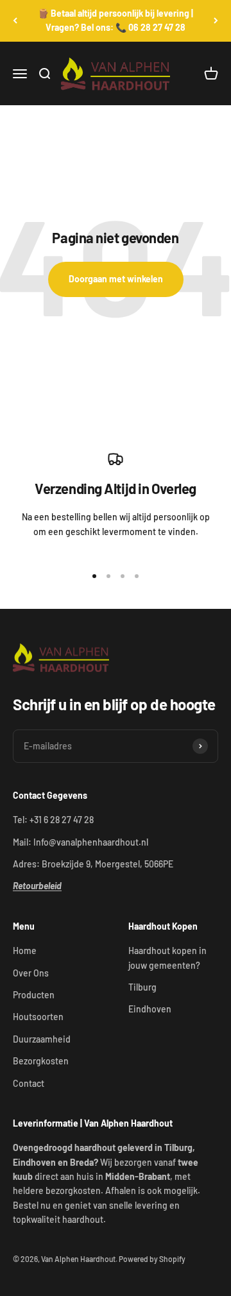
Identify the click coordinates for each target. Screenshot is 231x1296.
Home (25, 950)
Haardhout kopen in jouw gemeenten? (167, 957)
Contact (28, 1083)
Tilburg (142, 987)
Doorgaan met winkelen (116, 278)
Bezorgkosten (41, 1060)
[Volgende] (216, 20)
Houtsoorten (38, 1016)
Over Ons (31, 973)
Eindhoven (149, 1008)
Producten (34, 994)
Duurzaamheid (42, 1039)
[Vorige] (15, 20)
